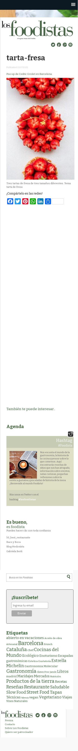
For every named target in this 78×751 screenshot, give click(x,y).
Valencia (25, 698)
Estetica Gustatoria (39, 661)
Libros (63, 671)
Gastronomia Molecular (41, 666)
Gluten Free (43, 672)
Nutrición (55, 676)
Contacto (10, 724)
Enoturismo (48, 656)
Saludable (59, 687)
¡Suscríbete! (25, 597)
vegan (33, 697)
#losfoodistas (27, 499)
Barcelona (30, 643)
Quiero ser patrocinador (19, 732)
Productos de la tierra (30, 681)
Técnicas (13, 697)
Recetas (61, 682)
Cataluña (16, 649)
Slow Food (16, 692)
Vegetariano (50, 697)
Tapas (56, 692)
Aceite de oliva (53, 638)
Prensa (9, 720)
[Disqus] (40, 256)
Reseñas (14, 687)
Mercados (41, 676)
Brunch (48, 644)
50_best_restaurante (18, 537)
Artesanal (11, 644)
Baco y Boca (13, 542)
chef (30, 650)
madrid (11, 676)
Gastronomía (21, 671)
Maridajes (25, 676)
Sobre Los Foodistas (16, 728)
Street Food (37, 692)
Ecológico (30, 655)
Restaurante (36, 687)
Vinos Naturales (17, 701)
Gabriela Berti (14, 551)
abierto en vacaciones (25, 638)
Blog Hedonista (15, 546)
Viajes (67, 697)
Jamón (53, 672)
